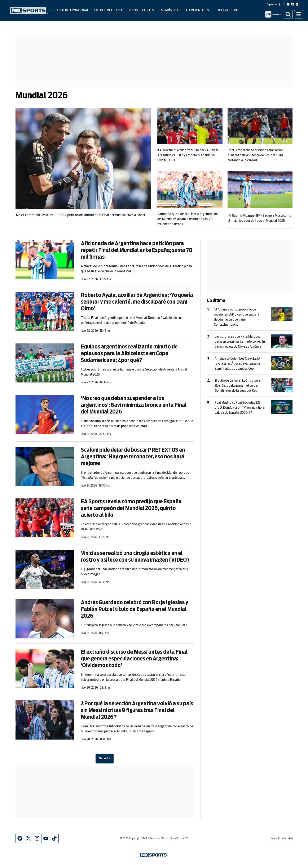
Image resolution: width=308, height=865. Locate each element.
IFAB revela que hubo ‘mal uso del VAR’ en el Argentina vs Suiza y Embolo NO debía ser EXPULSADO (187, 155)
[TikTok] (298, 4)
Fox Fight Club (226, 10)
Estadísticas (170, 10)
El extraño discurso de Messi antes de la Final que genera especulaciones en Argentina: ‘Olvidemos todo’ (134, 658)
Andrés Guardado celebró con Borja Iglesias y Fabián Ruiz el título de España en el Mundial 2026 (134, 609)
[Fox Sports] (29, 10)
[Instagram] (289, 4)
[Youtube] (293, 4)
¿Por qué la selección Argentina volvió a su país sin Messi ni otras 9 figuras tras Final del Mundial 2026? (137, 710)
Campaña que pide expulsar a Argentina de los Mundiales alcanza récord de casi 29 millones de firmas (187, 219)
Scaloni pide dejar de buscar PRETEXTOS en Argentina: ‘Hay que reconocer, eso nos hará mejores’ (133, 456)
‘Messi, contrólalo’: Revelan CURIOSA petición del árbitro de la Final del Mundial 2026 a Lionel (80, 215)
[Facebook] (280, 4)
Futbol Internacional (71, 10)
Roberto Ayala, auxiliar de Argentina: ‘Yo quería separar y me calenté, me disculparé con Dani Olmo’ (137, 301)
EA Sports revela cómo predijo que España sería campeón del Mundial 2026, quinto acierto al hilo (131, 508)
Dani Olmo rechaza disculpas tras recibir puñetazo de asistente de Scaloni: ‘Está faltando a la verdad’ (255, 155)
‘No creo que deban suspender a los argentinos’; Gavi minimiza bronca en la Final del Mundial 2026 (133, 405)
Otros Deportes (140, 10)
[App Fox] (273, 14)
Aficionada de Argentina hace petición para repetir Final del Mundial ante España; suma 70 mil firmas (136, 250)
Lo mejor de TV (197, 10)
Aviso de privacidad (281, 838)
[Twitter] (285, 4)
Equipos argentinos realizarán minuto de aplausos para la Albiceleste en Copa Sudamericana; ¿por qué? (129, 353)
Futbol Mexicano (108, 10)
